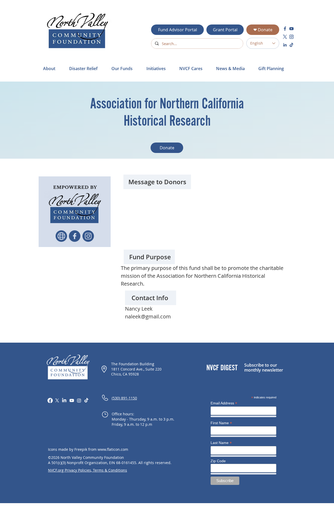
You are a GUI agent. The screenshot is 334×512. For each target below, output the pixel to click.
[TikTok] (86, 400)
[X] (57, 400)
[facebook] (285, 29)
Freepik (80, 449)
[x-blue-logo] (285, 37)
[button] (86, 68)
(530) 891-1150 (124, 398)
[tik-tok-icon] (291, 45)
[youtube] (291, 29)
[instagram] (291, 37)
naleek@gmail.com (148, 316)
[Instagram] (79, 400)
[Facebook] (50, 400)
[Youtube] (71, 400)
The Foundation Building (132, 363)
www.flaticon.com (113, 449)
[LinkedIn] (64, 400)
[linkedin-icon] (285, 45)
